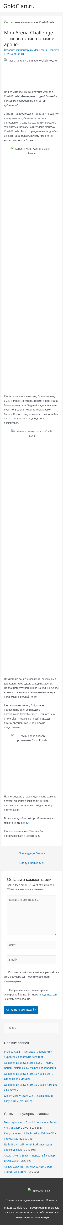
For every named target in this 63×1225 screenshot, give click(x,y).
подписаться (49, 994)
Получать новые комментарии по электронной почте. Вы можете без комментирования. (30, 994)
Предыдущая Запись (32, 853)
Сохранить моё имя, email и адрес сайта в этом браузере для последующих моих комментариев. (31, 976)
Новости (54, 50)
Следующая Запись (31, 863)
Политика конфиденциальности (25, 1200)
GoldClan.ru (19, 6)
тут (27, 823)
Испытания (40, 50)
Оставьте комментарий (18, 50)
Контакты (52, 1200)
